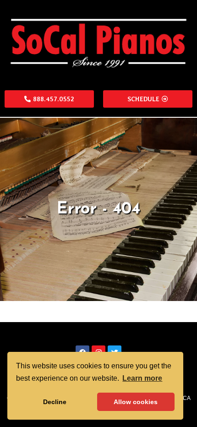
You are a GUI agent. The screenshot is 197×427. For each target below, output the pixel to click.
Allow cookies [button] (136, 401)
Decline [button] (54, 401)
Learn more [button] (142, 378)
